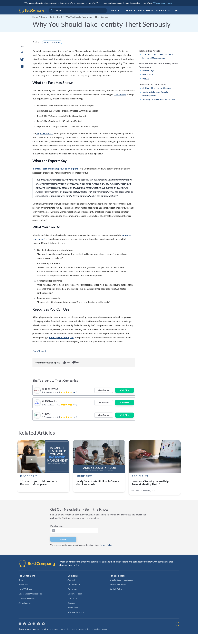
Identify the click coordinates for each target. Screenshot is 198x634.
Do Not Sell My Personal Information (93, 629)
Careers (71, 603)
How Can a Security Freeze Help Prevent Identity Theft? (150, 483)
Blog (21, 580)
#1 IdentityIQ (148, 70)
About (115, 10)
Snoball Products (117, 584)
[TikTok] (43, 623)
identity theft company (61, 337)
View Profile (103, 390)
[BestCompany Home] (31, 10)
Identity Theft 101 (52, 42)
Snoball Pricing (116, 589)
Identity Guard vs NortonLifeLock (158, 99)
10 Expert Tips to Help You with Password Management (38, 483)
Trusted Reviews (27, 598)
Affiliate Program (76, 612)
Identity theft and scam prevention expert (55, 168)
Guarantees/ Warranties (30, 593)
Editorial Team (75, 593)
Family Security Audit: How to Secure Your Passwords (97, 483)
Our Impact (73, 589)
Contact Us (73, 598)
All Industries (25, 603)
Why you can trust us (163, 3)
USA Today (120, 94)
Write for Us (74, 607)
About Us (72, 580)
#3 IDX (145, 78)
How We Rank (25, 589)
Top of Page (39, 351)
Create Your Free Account (122, 580)
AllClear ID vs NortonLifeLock (156, 88)
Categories (129, 10)
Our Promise (74, 584)
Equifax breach (44, 133)
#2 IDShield (147, 74)
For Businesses (163, 10)
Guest (136, 491)
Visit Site (124, 390)
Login (175, 10)
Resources (24, 584)
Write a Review (145, 10)
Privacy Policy (106, 545)
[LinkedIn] (38, 623)
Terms (74, 629)
